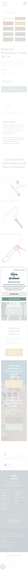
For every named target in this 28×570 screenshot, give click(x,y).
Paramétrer (14, 294)
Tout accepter (14, 299)
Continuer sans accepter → (20, 270)
